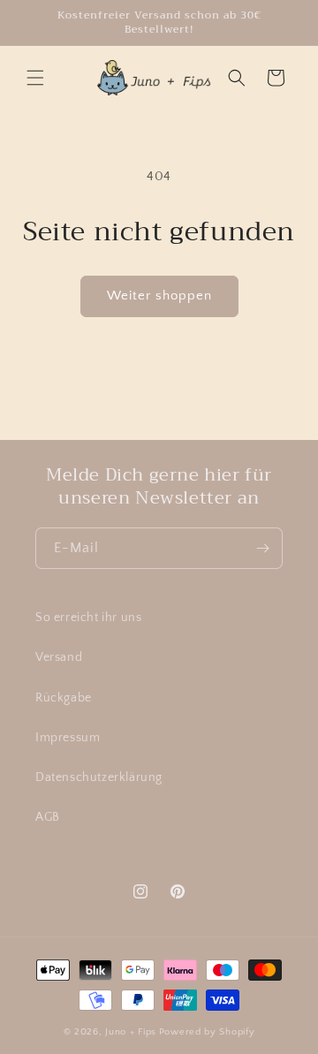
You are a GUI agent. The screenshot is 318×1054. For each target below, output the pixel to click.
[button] (35, 77)
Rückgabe (63, 698)
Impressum (67, 738)
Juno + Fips (130, 1032)
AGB (47, 817)
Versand (58, 657)
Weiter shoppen (159, 295)
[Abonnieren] (262, 548)
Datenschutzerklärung (99, 777)
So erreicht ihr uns (88, 617)
